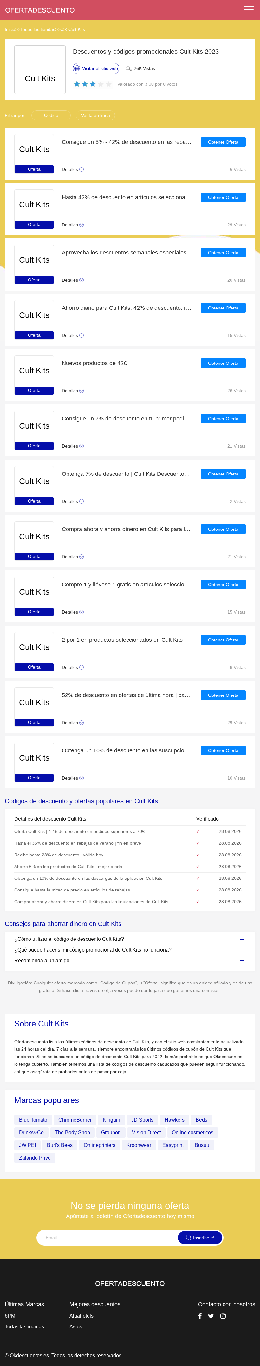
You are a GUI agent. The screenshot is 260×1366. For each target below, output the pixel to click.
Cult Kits (76, 29)
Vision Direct (146, 1132)
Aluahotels (81, 1316)
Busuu (202, 1145)
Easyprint (173, 1145)
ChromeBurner (75, 1120)
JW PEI (27, 1145)
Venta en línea (95, 115)
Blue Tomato (33, 1120)
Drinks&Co (31, 1132)
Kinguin (111, 1120)
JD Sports (142, 1120)
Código (51, 115)
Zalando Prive (35, 1158)
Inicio (10, 29)
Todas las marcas (24, 1326)
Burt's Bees (60, 1145)
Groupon (111, 1132)
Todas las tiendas (37, 29)
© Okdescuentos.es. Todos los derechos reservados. (64, 1355)
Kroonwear (139, 1145)
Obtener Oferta (223, 141)
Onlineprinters (99, 1145)
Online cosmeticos (192, 1132)
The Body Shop (72, 1132)
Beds (201, 1120)
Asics (75, 1326)
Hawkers (175, 1120)
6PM (10, 1316)
